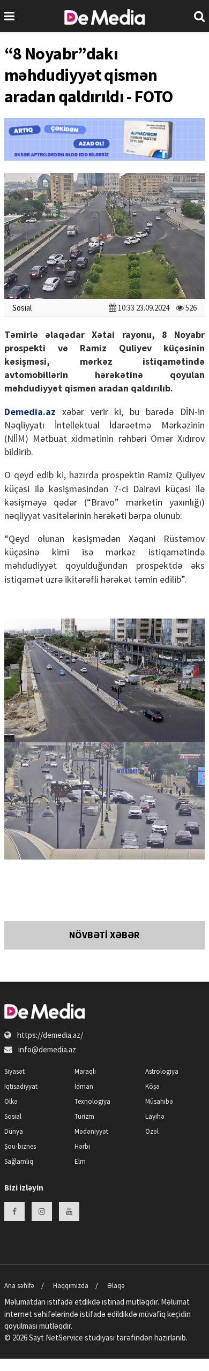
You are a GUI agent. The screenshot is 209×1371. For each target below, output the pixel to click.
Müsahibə (159, 1101)
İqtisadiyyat (21, 1086)
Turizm (84, 1116)
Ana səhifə (19, 1285)
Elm (80, 1161)
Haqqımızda (70, 1285)
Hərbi (82, 1146)
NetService (64, 1337)
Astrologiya (161, 1071)
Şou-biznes (20, 1146)
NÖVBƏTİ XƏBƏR (104, 935)
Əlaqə (116, 1285)
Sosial (22, 308)
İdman (83, 1086)
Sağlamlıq (18, 1161)
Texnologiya (92, 1101)
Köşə (152, 1086)
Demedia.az (30, 411)
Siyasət (14, 1071)
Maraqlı (85, 1071)
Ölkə (11, 1101)
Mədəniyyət (91, 1131)
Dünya (13, 1131)
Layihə (155, 1116)
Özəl (152, 1131)
